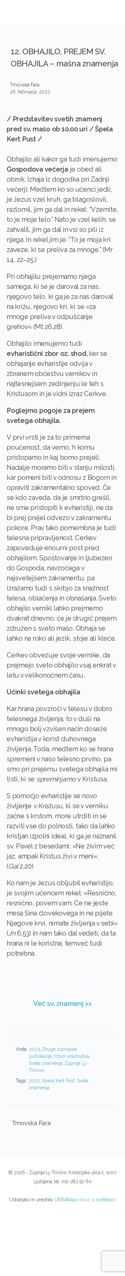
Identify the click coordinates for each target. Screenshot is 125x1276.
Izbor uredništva (71, 1056)
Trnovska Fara (24, 84)
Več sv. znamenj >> (62, 1004)
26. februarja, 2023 (30, 91)
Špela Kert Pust (58, 1080)
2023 (34, 1049)
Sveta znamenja (45, 1063)
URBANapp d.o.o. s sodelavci (85, 1199)
